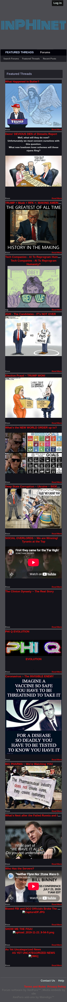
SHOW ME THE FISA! (19, 929)
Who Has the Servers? (19, 868)
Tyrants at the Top (33, 541)
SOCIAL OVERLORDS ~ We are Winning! (31, 538)
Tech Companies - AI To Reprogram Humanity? (35, 256)
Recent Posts (49, 58)
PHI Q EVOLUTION (17, 631)
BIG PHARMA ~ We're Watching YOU (29, 764)
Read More (57, 129)
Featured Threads (31, 58)
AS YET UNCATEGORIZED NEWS (33, 952)
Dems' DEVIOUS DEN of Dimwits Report (31, 134)
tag (6, 310)
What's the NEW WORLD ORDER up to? (31, 427)
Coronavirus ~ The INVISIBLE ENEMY (29, 676)
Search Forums (11, 58)
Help (61, 980)
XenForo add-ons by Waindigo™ (33, 997)
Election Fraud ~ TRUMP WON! (25, 375)
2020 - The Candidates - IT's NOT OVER (30, 314)
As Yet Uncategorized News (23, 949)
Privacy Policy (56, 986)
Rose (7, 129)
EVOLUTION (33, 659)
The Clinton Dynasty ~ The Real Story (29, 591)
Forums (45, 52)
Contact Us (48, 980)
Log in (58, 3)
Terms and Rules (35, 986)
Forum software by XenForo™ (22, 990)
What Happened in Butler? (22, 81)
